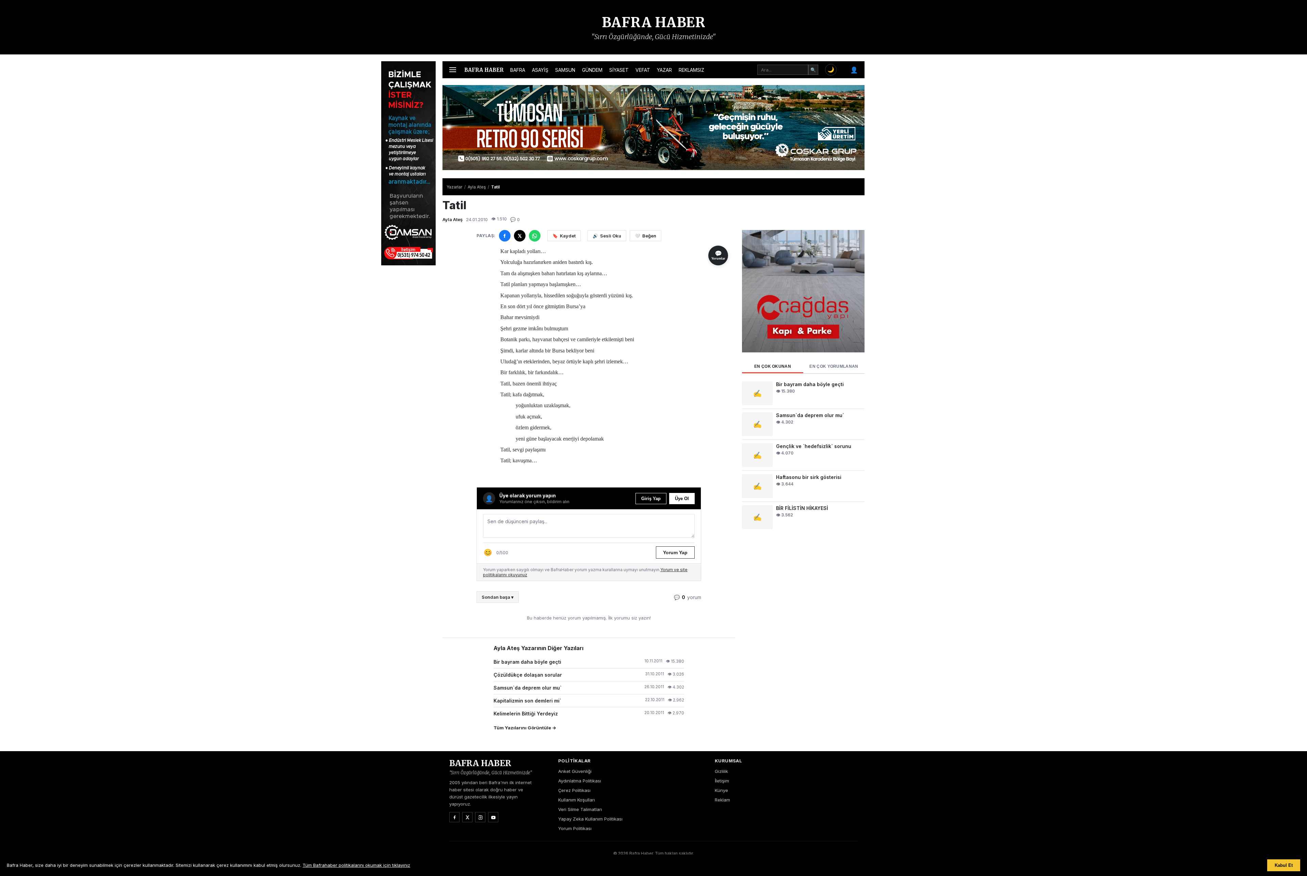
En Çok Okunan (772, 366)
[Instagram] (480, 817)
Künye (721, 790)
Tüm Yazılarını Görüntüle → (525, 727)
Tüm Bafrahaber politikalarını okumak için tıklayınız (356, 865)
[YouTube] (493, 817)
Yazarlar (454, 186)
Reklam (722, 800)
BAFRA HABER (654, 22)
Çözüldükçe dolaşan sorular (528, 675)
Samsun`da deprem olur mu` (528, 688)
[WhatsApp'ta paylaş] (534, 236)
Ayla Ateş (477, 186)
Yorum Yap (675, 552)
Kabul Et (1284, 865)
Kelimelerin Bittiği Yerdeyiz (526, 713)
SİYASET (619, 70)
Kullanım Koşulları (576, 800)
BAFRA (517, 70)
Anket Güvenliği (575, 771)
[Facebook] (454, 817)
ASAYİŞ (540, 70)
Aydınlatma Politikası (579, 780)
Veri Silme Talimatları (580, 809)
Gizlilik (721, 771)
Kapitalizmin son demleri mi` (527, 701)
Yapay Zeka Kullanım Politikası (590, 819)
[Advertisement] (898, 163)
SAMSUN (565, 70)
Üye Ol (682, 498)
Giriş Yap (651, 498)
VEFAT (642, 70)
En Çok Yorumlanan (833, 366)
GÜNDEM (592, 70)
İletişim (722, 780)
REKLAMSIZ (691, 70)
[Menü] (452, 69)
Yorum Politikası (575, 828)
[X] (467, 817)
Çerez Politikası (574, 790)
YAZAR (664, 70)
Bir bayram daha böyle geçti (527, 662)
